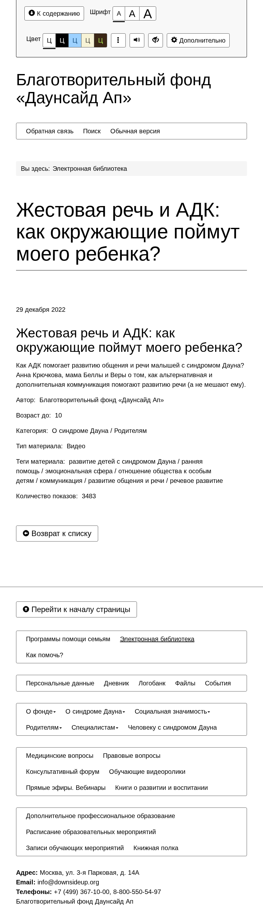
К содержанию (57, 13)
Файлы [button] (185, 683)
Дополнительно (201, 40)
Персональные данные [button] (60, 683)
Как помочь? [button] (44, 654)
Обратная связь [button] (49, 131)
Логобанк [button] (152, 683)
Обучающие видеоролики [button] (147, 771)
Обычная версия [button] (135, 131)
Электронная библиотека (90, 168)
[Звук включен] (137, 40)
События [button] (218, 683)
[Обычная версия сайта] (155, 40)
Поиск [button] (92, 131)
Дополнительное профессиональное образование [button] (100, 815)
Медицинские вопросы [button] (59, 755)
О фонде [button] (39, 711)
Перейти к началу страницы (79, 609)
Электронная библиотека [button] (157, 638)
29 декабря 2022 (40, 309)
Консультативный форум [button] (62, 771)
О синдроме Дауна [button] (93, 711)
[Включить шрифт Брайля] (118, 40)
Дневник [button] (116, 683)
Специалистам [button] (93, 727)
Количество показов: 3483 (56, 496)
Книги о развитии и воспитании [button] (161, 787)
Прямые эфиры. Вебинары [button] (66, 787)
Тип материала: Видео (50, 446)
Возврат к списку (60, 533)
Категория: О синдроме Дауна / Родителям (81, 430)
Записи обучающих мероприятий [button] (75, 847)
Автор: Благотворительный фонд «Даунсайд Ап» (90, 399)
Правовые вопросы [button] (131, 755)
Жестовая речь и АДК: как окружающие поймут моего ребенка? (128, 231)
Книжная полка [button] (155, 847)
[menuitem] (49, 131)
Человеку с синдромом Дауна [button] (172, 727)
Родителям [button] (42, 727)
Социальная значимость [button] (171, 711)
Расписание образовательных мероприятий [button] (91, 831)
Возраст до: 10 (39, 415)
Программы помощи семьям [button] (68, 638)
